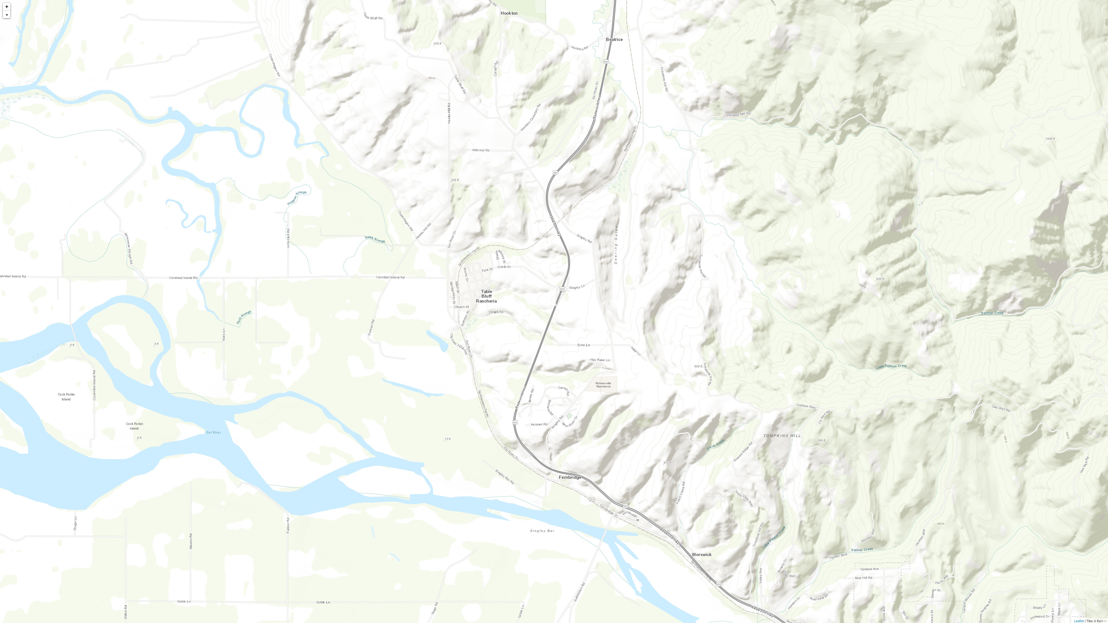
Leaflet (1079, 620)
